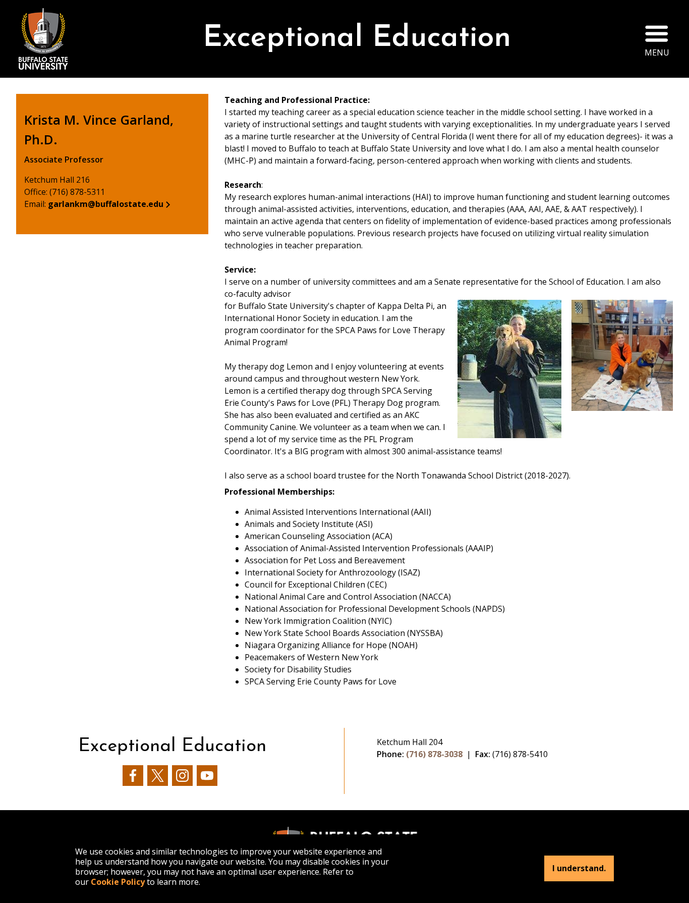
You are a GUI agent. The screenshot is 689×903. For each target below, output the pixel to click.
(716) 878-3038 (434, 754)
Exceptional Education (357, 39)
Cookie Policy (118, 881)
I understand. (579, 868)
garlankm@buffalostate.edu (105, 203)
